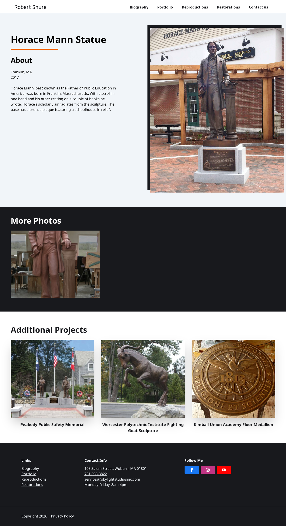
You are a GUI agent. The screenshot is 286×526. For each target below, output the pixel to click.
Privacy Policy (62, 516)
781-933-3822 (95, 473)
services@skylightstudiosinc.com (112, 479)
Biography (30, 468)
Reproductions (33, 479)
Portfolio (28, 473)
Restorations (32, 484)
